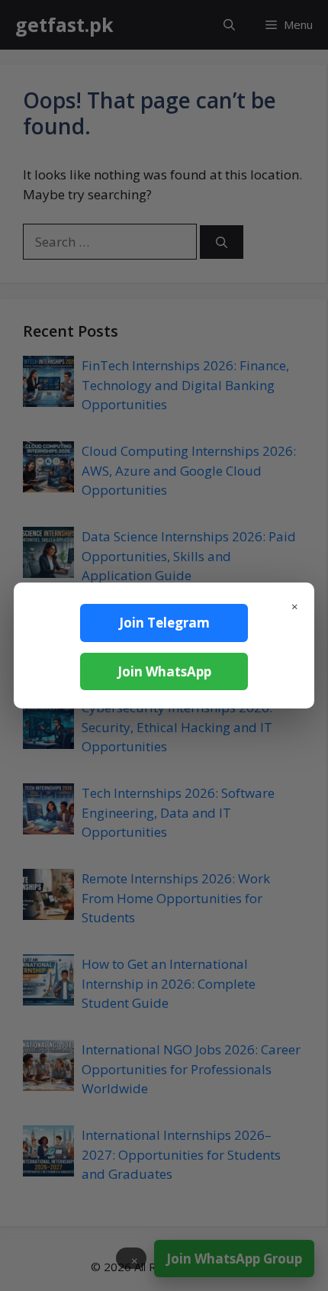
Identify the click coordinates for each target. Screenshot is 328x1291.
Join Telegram (164, 622)
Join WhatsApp (164, 671)
